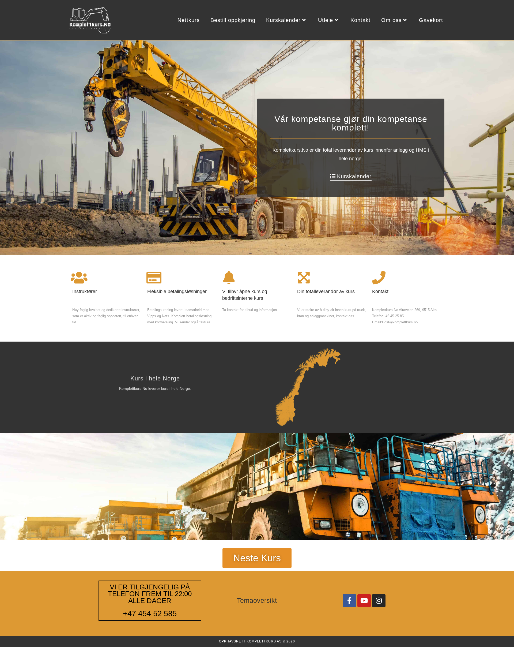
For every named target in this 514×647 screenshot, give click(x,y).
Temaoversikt (257, 600)
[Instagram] (379, 600)
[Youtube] (364, 600)
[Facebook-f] (349, 600)
